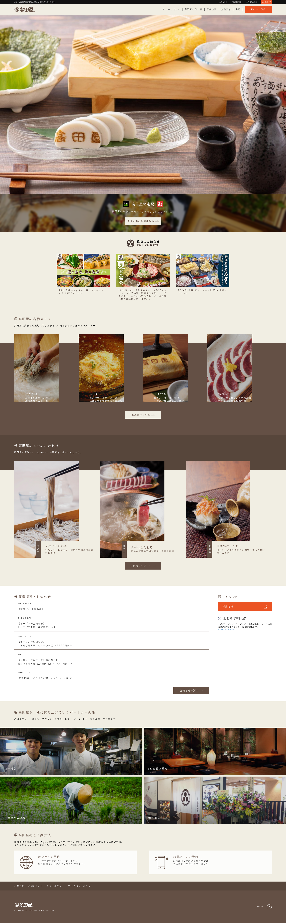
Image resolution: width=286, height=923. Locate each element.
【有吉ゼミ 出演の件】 (31, 609)
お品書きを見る (141, 415)
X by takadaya (226, 629)
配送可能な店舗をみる (141, 221)
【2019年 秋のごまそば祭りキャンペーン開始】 (46, 678)
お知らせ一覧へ (189, 690)
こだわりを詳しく (140, 565)
